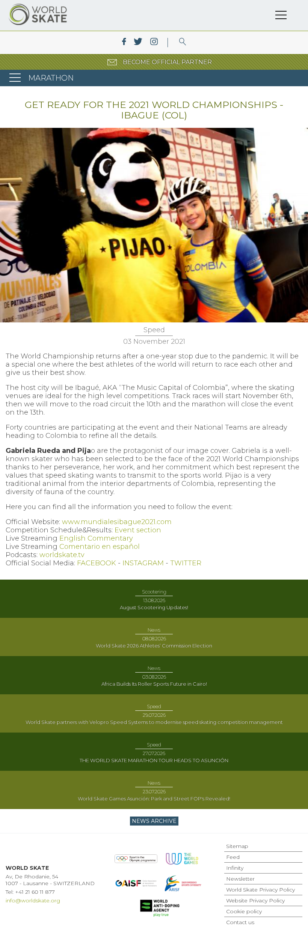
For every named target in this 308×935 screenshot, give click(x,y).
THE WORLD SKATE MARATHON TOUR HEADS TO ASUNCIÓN (154, 760)
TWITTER (185, 563)
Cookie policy (244, 911)
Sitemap (237, 846)
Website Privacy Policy (255, 900)
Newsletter (240, 878)
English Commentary (96, 538)
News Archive (154, 821)
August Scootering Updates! (154, 607)
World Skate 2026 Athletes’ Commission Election (154, 646)
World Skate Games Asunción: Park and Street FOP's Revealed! (154, 799)
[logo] (182, 42)
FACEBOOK (96, 563)
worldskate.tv (62, 555)
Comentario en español (99, 546)
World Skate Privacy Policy (260, 889)
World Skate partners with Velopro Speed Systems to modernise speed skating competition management (154, 722)
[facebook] (124, 42)
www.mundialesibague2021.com (117, 522)
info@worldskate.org (33, 900)
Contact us (240, 922)
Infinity (234, 868)
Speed (154, 330)
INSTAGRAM (143, 563)
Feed (233, 857)
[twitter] (138, 42)
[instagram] (154, 42)
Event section (138, 530)
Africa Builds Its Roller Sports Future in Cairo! (154, 684)
